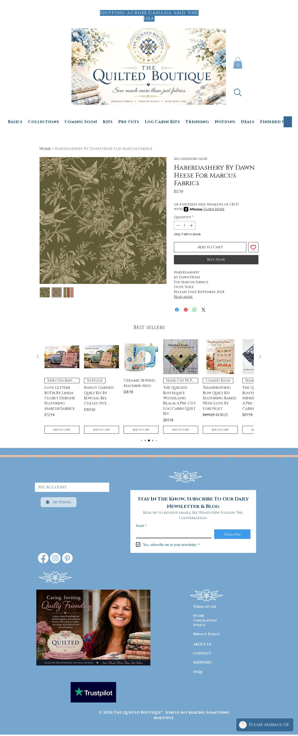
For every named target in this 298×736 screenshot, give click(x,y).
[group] (149, 386)
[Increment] (192, 225)
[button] (238, 63)
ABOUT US (202, 644)
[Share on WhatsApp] (194, 310)
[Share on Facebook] (177, 310)
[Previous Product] (38, 356)
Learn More (213, 209)
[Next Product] (260, 356)
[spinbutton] (184, 225)
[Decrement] (177, 225)
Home (45, 148)
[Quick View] (61, 356)
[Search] (238, 92)
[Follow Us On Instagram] (55, 558)
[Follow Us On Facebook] (43, 558)
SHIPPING (202, 662)
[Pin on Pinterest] (186, 310)
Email (141, 526)
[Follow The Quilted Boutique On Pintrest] (67, 558)
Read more (183, 297)
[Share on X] (203, 310)
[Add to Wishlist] (253, 247)
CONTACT (202, 653)
